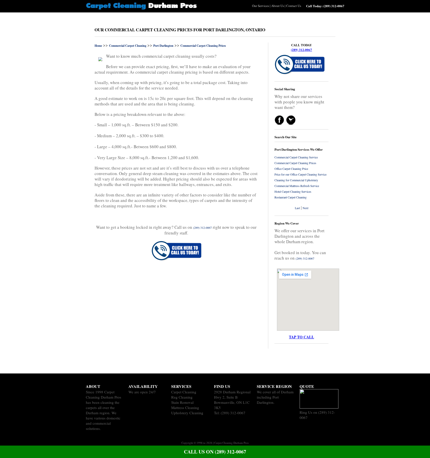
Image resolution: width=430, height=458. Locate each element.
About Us (277, 5)
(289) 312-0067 (301, 49)
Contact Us (293, 5)
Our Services (260, 5)
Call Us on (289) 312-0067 (215, 451)
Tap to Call (301, 337)
